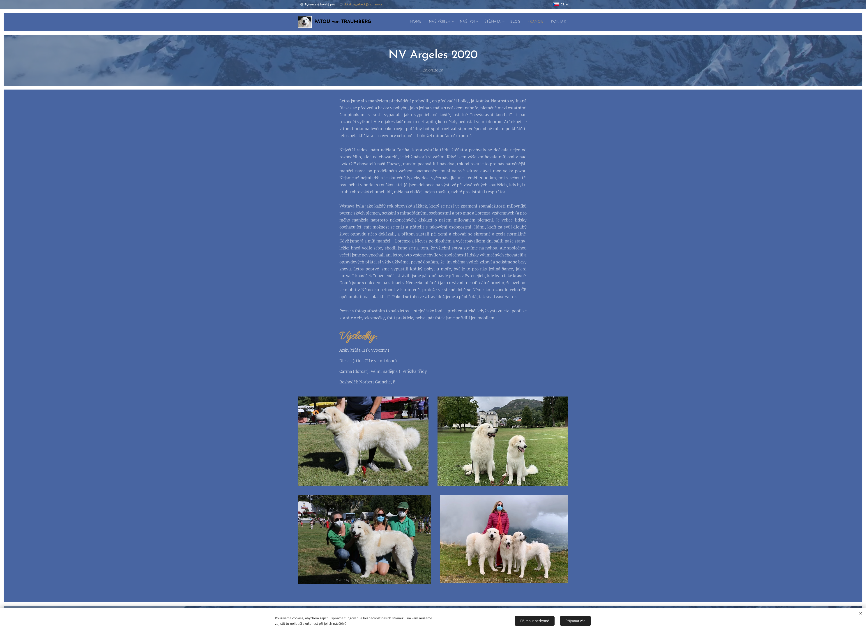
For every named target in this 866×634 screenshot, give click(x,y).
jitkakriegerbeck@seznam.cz (363, 4)
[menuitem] (417, 22)
